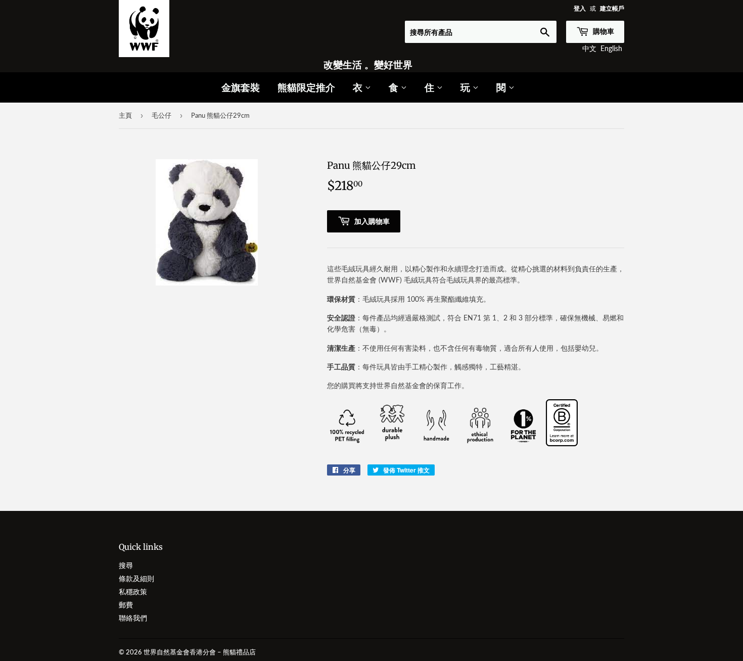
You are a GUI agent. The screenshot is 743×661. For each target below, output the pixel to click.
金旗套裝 (240, 87)
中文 (589, 48)
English (611, 48)
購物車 (602, 31)
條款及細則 (136, 578)
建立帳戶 (612, 8)
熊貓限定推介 (306, 87)
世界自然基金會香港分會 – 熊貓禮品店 (200, 652)
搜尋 (126, 565)
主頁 (125, 115)
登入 (580, 8)
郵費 (126, 604)
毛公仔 (161, 115)
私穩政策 (133, 591)
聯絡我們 (133, 617)
